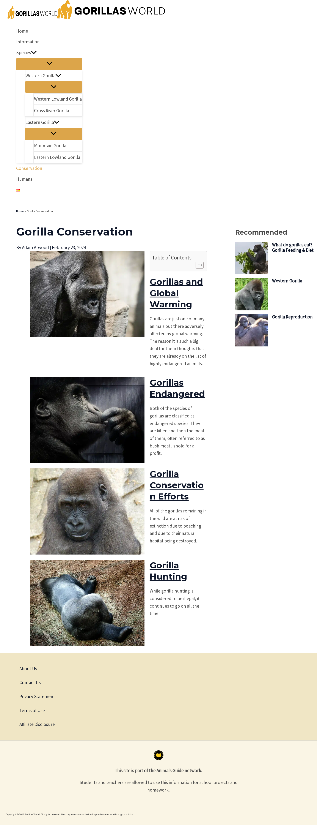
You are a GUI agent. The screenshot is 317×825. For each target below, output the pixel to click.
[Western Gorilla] (251, 294)
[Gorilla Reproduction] (251, 331)
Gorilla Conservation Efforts (177, 485)
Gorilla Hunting (168, 571)
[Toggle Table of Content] (197, 265)
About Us (28, 669)
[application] (34, 52)
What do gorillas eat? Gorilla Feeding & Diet (293, 247)
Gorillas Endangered (177, 388)
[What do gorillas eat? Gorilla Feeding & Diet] (251, 258)
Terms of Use (32, 710)
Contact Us (30, 682)
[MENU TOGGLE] (49, 63)
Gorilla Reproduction (292, 317)
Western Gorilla (287, 281)
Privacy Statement (37, 696)
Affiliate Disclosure (37, 724)
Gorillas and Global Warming (176, 293)
